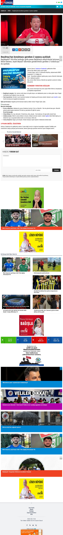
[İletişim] (57, 6)
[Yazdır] (25, 49)
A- (61, 60)
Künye (31, 509)
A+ (61, 57)
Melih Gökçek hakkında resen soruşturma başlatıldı (16, 6)
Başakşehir (44, 68)
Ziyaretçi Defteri (31, 513)
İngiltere (47, 116)
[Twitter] (16, 49)
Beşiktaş (38, 68)
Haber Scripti (30, 529)
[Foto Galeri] (61, 2)
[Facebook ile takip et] (26, 525)
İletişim (31, 511)
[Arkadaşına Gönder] (22, 49)
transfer (56, 97)
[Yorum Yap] (28, 49)
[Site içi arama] (60, 6)
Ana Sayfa (31, 508)
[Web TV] (59, 2)
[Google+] (19, 49)
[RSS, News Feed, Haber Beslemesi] (30, 525)
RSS (31, 514)
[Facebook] (13, 49)
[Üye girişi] (33, 525)
